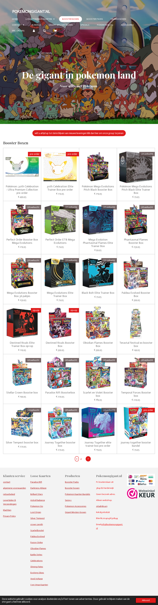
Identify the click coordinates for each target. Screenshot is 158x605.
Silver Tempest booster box (22, 442)
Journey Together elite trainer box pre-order (98, 444)
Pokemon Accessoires (75, 506)
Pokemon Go (36, 506)
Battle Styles (36, 554)
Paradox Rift (36, 482)
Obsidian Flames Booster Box (98, 344)
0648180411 (101, 506)
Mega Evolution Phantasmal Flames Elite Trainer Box (98, 243)
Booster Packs (72, 482)
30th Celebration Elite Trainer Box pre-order (60, 188)
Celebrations (36, 560)
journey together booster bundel (136, 444)
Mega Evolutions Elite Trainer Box (60, 294)
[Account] (33, 31)
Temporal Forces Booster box (136, 394)
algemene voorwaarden (14, 488)
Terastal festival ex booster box (135, 344)
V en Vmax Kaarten (39, 584)
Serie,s (68, 500)
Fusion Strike (36, 542)
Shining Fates (36, 566)
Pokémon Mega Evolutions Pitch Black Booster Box (98, 188)
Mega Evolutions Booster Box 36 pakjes (22, 294)
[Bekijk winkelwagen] (55, 31)
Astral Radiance (37, 500)
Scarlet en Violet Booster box (98, 394)
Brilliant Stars (36, 494)
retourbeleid (9, 494)
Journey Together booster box (60, 444)
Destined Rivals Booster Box (60, 344)
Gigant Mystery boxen (75, 512)
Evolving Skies (37, 572)
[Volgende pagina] (88, 458)
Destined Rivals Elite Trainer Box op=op (22, 344)
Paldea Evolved (37, 536)
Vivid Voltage (36, 578)
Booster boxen (72, 488)
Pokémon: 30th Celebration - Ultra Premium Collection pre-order (22, 190)
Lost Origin (35, 512)
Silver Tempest (37, 518)
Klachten (7, 510)
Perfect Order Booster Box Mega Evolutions (22, 241)
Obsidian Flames (38, 548)
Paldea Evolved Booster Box (136, 294)
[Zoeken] (44, 31)
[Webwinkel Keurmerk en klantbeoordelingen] (141, 498)
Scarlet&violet (37, 530)
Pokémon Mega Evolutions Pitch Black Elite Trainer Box (136, 190)
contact (6, 482)
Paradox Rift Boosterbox (60, 392)
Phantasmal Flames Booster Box (136, 241)
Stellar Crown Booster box (22, 392)
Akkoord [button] (146, 600)
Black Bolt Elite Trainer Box (98, 292)
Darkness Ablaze (38, 488)
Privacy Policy (9, 516)
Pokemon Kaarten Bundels (77, 494)
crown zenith (36, 524)
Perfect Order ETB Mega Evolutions (60, 241)
